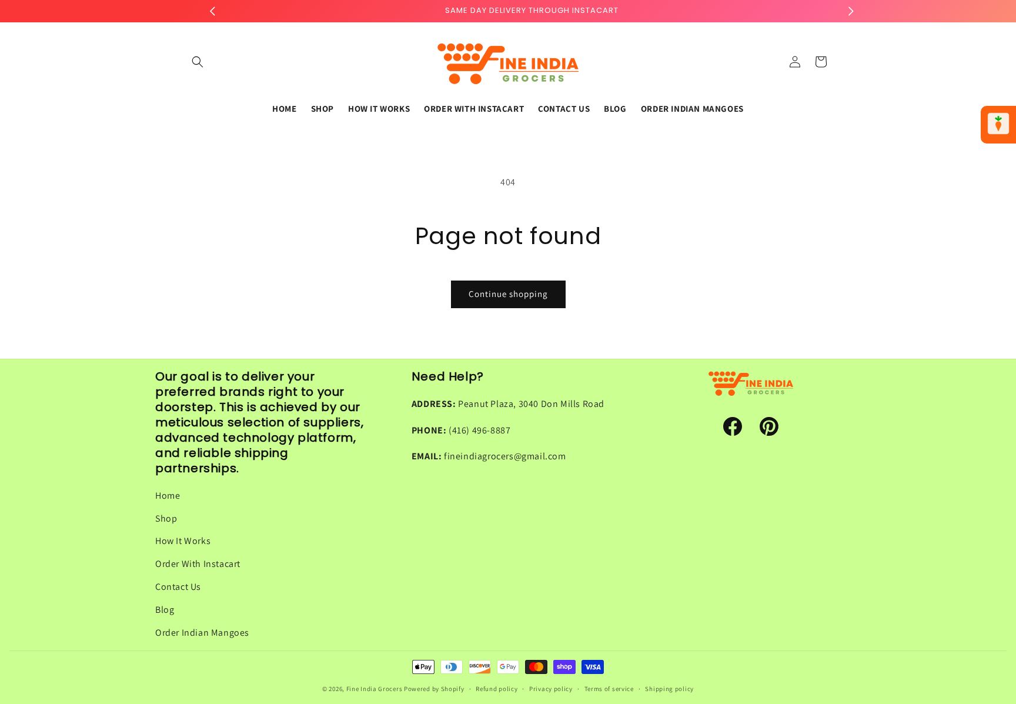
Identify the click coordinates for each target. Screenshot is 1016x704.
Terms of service (609, 688)
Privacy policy (551, 688)
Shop (166, 518)
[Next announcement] (851, 11)
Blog (164, 609)
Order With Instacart (197, 564)
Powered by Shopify (434, 689)
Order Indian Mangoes (202, 632)
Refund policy (496, 688)
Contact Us (178, 586)
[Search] (197, 62)
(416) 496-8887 (479, 430)
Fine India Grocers (374, 689)
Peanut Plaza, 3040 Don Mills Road (531, 404)
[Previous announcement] (212, 11)
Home (167, 495)
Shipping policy (669, 688)
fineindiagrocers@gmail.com (505, 457)
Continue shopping (508, 293)
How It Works (182, 541)
